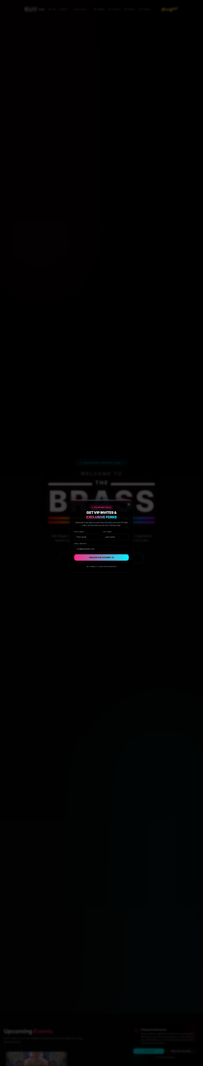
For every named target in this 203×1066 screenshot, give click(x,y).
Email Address (78, 541)
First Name (76, 528)
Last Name (108, 528)
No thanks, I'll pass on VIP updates (101, 567)
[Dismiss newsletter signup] (132, 497)
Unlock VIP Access (100, 556)
